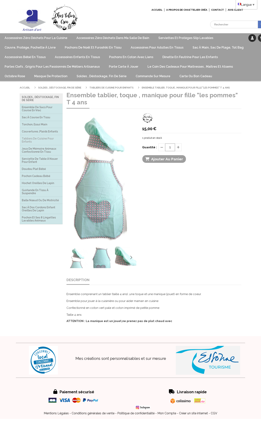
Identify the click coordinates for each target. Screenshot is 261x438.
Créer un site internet (193, 413)
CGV (214, 413)
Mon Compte (166, 413)
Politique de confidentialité (136, 413)
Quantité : (149, 147)
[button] (131, 257)
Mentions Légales (56, 413)
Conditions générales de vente (93, 413)
